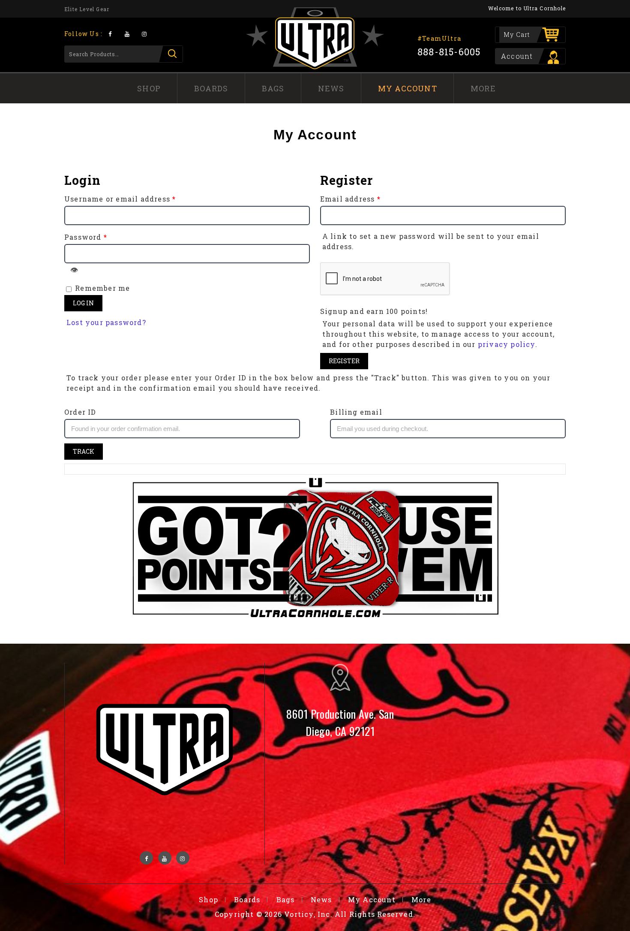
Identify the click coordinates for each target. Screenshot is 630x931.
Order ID (80, 411)
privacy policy (506, 344)
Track (83, 451)
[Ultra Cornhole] (315, 38)
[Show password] (74, 270)
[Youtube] (127, 33)
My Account (407, 88)
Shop (149, 88)
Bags (273, 88)
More (483, 88)
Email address (350, 198)
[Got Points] (315, 548)
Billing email (356, 411)
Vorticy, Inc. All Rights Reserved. (349, 914)
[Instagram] (144, 33)
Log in (83, 303)
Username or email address (120, 198)
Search (171, 54)
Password (85, 236)
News (331, 88)
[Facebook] (110, 33)
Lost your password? (106, 322)
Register (344, 361)
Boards (211, 88)
